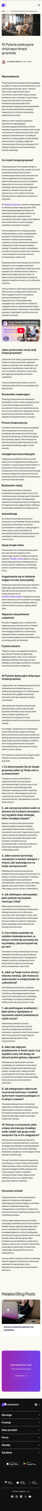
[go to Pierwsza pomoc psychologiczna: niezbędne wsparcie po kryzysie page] (21, 1312)
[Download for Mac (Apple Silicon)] (12, 1463)
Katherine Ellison (15, 62)
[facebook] (12, 1496)
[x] (25, 1496)
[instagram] (16, 1496)
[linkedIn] (21, 1496)
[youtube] (30, 1496)
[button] (38, 5)
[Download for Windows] (29, 1463)
